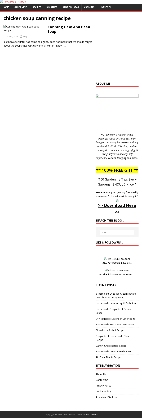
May (25, 36)
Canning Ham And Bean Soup (69, 29)
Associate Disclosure (107, 397)
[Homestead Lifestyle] (13, 1)
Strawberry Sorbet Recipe (110, 330)
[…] (64, 45)
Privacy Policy (103, 385)
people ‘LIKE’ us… (117, 262)
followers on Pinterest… (117, 274)
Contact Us (102, 379)
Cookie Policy (103, 391)
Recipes (37, 7)
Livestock (105, 7)
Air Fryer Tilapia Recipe (108, 357)
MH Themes (91, 414)
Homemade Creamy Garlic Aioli (113, 351)
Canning (89, 7)
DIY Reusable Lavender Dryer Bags (115, 318)
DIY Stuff (51, 7)
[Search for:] (117, 232)
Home (6, 7)
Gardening (20, 7)
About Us (101, 374)
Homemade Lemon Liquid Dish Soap (116, 303)
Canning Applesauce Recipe (111, 345)
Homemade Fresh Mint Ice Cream (115, 324)
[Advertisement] (119, 48)
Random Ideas (71, 7)
